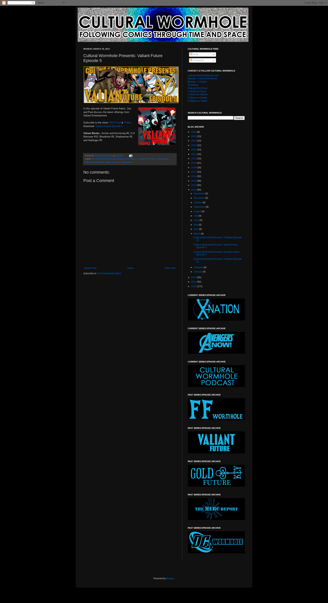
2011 (194, 281)
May (196, 224)
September (200, 207)
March (197, 233)
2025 (194, 136)
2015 (194, 181)
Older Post (170, 268)
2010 (194, 286)
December (199, 193)
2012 (194, 277)
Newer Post (90, 268)
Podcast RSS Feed (197, 88)
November (199, 198)
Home (130, 268)
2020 (194, 158)
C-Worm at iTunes (197, 91)
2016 (194, 176)
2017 (194, 172)
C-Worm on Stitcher (198, 94)
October (198, 202)
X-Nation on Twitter (197, 101)
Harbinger (141, 159)
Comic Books (130, 159)
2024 (194, 140)
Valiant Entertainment (94, 162)
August (198, 211)
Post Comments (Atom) (109, 273)
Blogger (170, 578)
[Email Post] (130, 155)
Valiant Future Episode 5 (108, 126)
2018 (194, 167)
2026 (194, 132)
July (196, 216)
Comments (198, 60)
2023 (194, 145)
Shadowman (162, 159)
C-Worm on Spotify (197, 97)
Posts (195, 54)
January (198, 271)
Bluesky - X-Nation (197, 81)
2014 (194, 185)
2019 (194, 163)
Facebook (193, 85)
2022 (194, 149)
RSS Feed (115, 122)
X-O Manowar (125, 162)
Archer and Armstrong (102, 159)
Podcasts (151, 159)
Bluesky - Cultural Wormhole (202, 78)
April (196, 229)
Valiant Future (111, 162)
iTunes (127, 122)
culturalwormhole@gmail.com (203, 75)
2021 (194, 154)
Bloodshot (117, 159)
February (199, 267)
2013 (194, 189)
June (196, 220)
